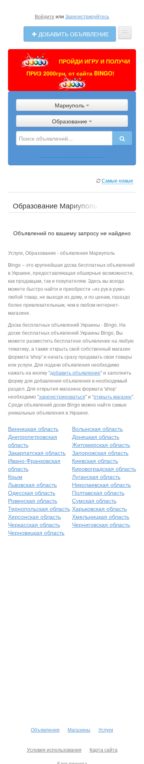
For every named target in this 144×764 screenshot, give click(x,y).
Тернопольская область (39, 508)
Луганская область (96, 476)
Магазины (79, 729)
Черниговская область (101, 524)
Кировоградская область (104, 468)
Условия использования (54, 749)
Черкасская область (34, 524)
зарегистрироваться (62, 396)
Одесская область (31, 492)
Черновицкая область (36, 532)
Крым (15, 476)
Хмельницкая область (100, 516)
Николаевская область (101, 484)
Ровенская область (32, 500)
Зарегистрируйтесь (87, 16)
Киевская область (95, 460)
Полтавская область (98, 492)
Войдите (44, 16)
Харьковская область (99, 508)
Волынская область (97, 429)
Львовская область (32, 484)
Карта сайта (104, 749)
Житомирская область (101, 444)
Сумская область (94, 500)
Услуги (105, 729)
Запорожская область (100, 452)
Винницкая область (33, 429)
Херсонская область (34, 516)
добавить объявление (75, 372)
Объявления (45, 729)
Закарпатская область (37, 452)
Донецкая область (95, 437)
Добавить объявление (73, 34)
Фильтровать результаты (72, 153)
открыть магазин (113, 396)
